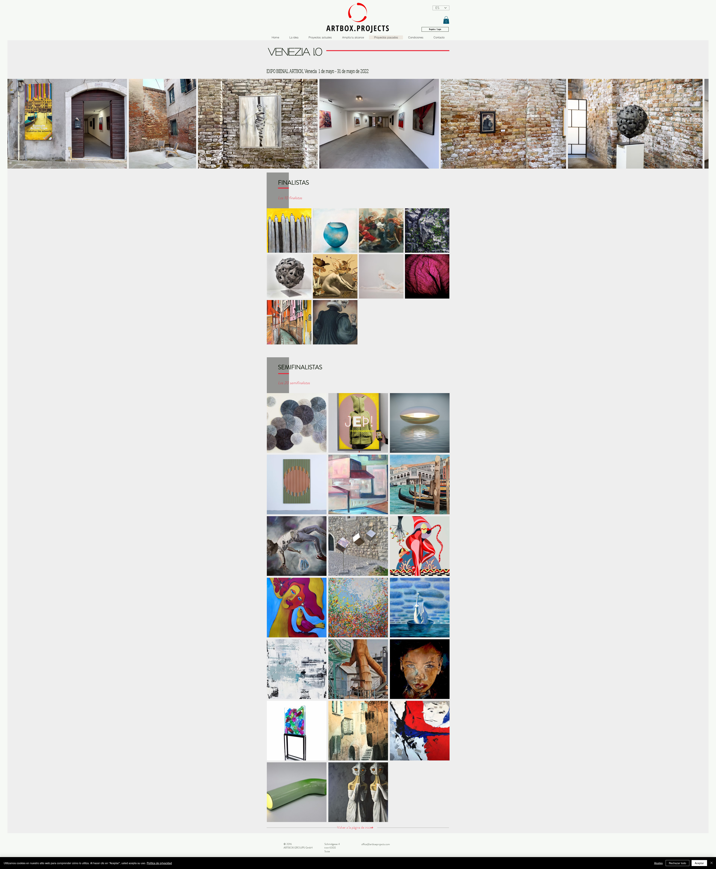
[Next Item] (702, 123)
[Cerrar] (711, 863)
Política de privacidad (159, 863)
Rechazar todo (677, 863)
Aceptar (699, 863)
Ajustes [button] (658, 863)
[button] (446, 20)
